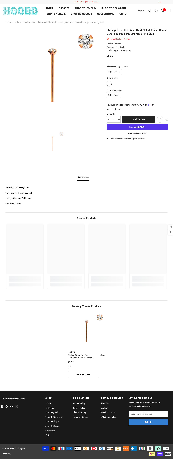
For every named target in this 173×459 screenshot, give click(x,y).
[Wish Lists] (156, 10)
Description (83, 177)
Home (8, 22)
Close (159, 2)
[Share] (165, 120)
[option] (52, 75)
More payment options (137, 133)
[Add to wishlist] (160, 119)
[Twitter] (16, 406)
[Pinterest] (6, 406)
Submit (148, 422)
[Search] (149, 11)
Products (17, 22)
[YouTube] (11, 406)
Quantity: (111, 114)
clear (69, 367)
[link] (25, 280)
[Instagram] (1, 406)
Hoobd (118, 43)
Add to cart (138, 119)
